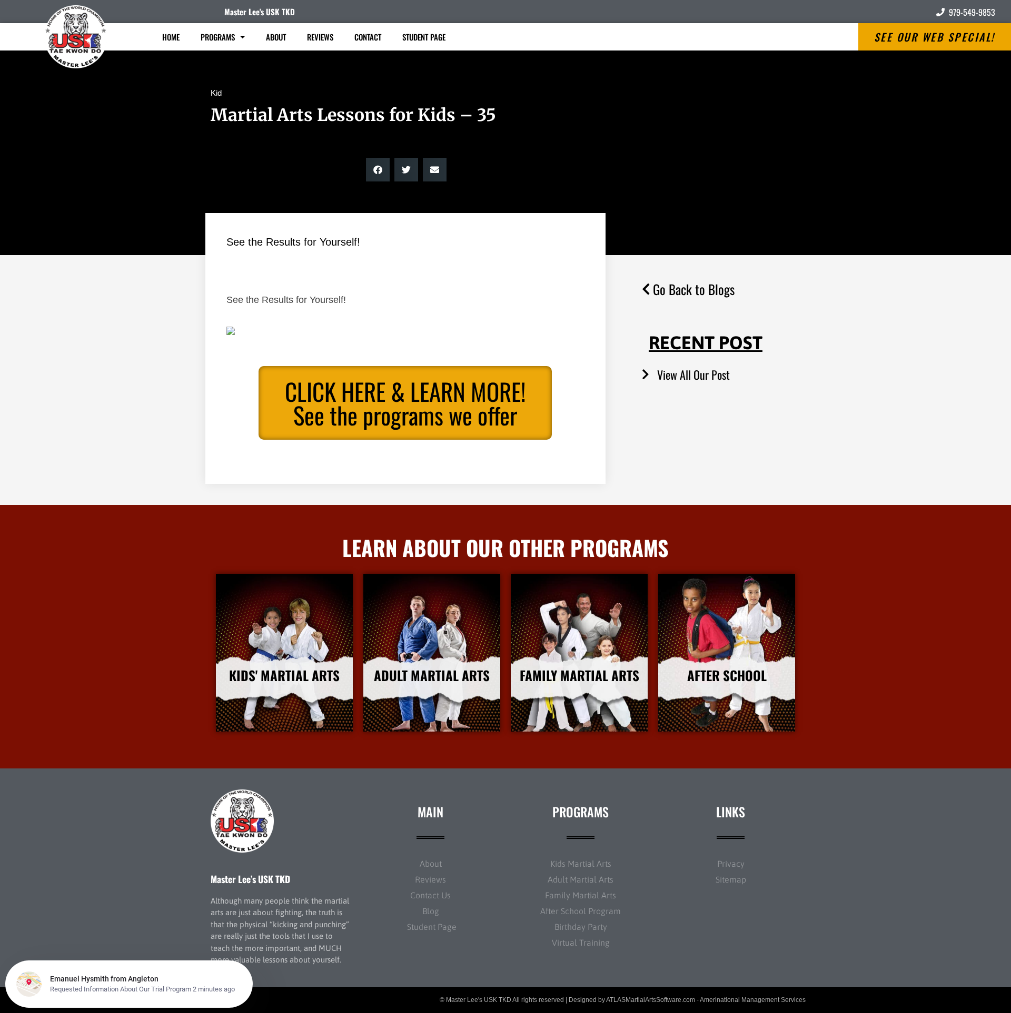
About (276, 37)
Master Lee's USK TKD (259, 11)
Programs (218, 37)
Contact (367, 37)
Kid (216, 92)
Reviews (320, 37)
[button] (378, 169)
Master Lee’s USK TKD (250, 879)
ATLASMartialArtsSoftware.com (650, 1000)
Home (171, 37)
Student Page (423, 37)
